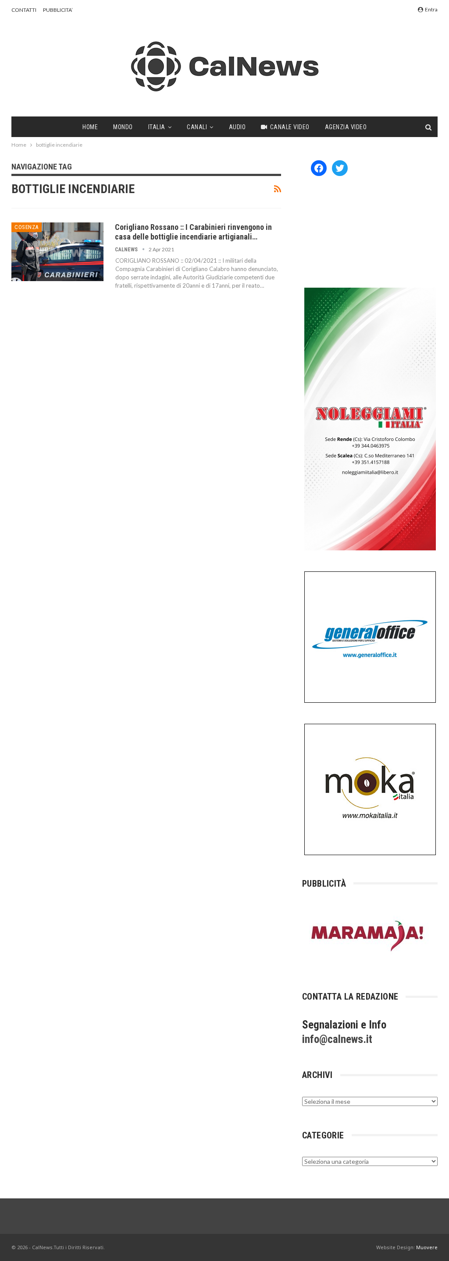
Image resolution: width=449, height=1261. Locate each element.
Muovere (427, 1247)
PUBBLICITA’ (58, 10)
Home (90, 126)
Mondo (123, 126)
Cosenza (26, 227)
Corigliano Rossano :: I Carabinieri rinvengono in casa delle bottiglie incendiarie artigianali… (193, 231)
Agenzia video (346, 126)
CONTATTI (23, 10)
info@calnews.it (337, 1039)
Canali (197, 126)
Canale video (290, 126)
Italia (156, 126)
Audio (237, 126)
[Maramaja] (368, 936)
